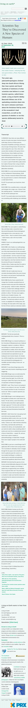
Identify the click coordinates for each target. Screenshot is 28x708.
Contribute (16, 666)
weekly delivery (18, 642)
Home (2, 12)
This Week (7, 12)
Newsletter (3, 14)
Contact (6, 700)
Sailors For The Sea (12, 649)
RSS (10, 700)
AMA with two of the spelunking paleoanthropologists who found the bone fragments (11, 580)
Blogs (2, 13)
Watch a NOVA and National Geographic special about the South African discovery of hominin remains (13, 590)
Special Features (21, 12)
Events (10, 13)
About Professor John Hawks (8, 594)
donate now (13, 635)
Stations (6, 13)
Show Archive (13, 12)
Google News (18, 20)
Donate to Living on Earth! (8, 626)
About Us (16, 13)
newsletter (6, 646)
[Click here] (13, 622)
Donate (20, 13)
